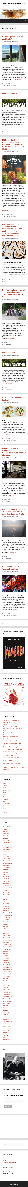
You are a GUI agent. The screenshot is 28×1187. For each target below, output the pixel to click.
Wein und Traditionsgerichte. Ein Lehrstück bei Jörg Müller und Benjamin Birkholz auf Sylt (12, 745)
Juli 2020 (5, 951)
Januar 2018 (6, 1019)
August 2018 (6, 1003)
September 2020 (7, 947)
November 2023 (7, 865)
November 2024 (7, 849)
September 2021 (7, 919)
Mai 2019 (5, 983)
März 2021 (6, 933)
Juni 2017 (5, 1035)
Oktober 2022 (7, 890)
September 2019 (7, 974)
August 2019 (6, 976)
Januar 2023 (6, 883)
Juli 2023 (5, 870)
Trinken (5, 130)
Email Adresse (7, 1098)
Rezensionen (10, 214)
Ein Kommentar (7, 389)
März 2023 (6, 879)
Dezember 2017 (7, 1021)
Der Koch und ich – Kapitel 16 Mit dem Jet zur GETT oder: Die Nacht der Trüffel (13, 511)
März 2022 (6, 906)
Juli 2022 (5, 897)
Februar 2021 (6, 935)
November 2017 (7, 1023)
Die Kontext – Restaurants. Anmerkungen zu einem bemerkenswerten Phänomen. (11, 734)
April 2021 (6, 931)
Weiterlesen (18, 79)
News (4, 794)
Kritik (5, 214)
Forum (5, 785)
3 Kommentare (7, 132)
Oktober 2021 (7, 917)
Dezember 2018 (7, 994)
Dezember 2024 (7, 847)
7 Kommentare (7, 282)
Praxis (5, 797)
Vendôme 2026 (7, 724)
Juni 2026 (5, 831)
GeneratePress (14, 1184)
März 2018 (6, 1014)
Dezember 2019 (7, 967)
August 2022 (6, 895)
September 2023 (7, 867)
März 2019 (6, 987)
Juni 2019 (5, 981)
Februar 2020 (6, 962)
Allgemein (5, 783)
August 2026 (6, 827)
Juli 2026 (5, 829)
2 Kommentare (7, 344)
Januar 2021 (6, 937)
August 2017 (6, 1030)
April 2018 (6, 1012)
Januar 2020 (6, 965)
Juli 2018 (5, 1005)
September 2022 (7, 892)
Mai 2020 (5, 956)
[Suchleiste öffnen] (26, 21)
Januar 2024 (6, 861)
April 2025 (6, 840)
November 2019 (7, 969)
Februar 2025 (6, 842)
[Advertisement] (13, 1126)
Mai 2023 (5, 874)
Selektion (5, 808)
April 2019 (6, 985)
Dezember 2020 (7, 940)
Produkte (5, 799)
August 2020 (6, 949)
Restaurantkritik (7, 803)
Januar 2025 (6, 845)
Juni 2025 (5, 836)
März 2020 (6, 960)
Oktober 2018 (7, 999)
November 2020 (7, 942)
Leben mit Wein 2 (9, 93)
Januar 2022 (6, 910)
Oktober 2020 (7, 944)
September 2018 (7, 1001)
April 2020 (6, 958)
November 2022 (7, 888)
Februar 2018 (6, 1017)
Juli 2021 (5, 924)
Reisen (5, 342)
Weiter (8, 623)
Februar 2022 (6, 908)
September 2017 (7, 1028)
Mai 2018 (5, 1010)
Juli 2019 (5, 978)
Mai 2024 (5, 854)
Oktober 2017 (7, 1026)
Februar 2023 (6, 881)
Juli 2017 (5, 1033)
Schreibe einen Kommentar (10, 85)
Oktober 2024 (7, 851)
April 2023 (6, 876)
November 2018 (7, 996)
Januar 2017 (6, 1039)
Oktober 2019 (7, 971)
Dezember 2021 (7, 913)
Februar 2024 (6, 858)
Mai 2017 (5, 1037)
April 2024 (6, 856)
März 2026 (6, 833)
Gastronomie (7, 83)
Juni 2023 (5, 872)
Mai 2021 (5, 928)
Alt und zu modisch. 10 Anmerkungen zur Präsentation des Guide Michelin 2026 (13, 728)
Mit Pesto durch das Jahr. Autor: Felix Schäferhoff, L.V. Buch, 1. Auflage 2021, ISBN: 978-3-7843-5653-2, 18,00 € (13, 144)
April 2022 (6, 904)
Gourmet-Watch (7, 790)
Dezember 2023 (7, 863)
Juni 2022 (5, 899)
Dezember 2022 (7, 885)
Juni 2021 (5, 926)
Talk (4, 810)
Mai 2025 (5, 838)
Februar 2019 (6, 990)
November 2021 (7, 915)
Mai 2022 (5, 901)
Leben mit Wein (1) (10, 353)
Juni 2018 (5, 1008)
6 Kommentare (7, 501)
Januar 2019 (6, 992)
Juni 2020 (5, 953)
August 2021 (6, 922)
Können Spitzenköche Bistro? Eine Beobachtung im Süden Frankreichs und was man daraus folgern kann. (13, 751)
